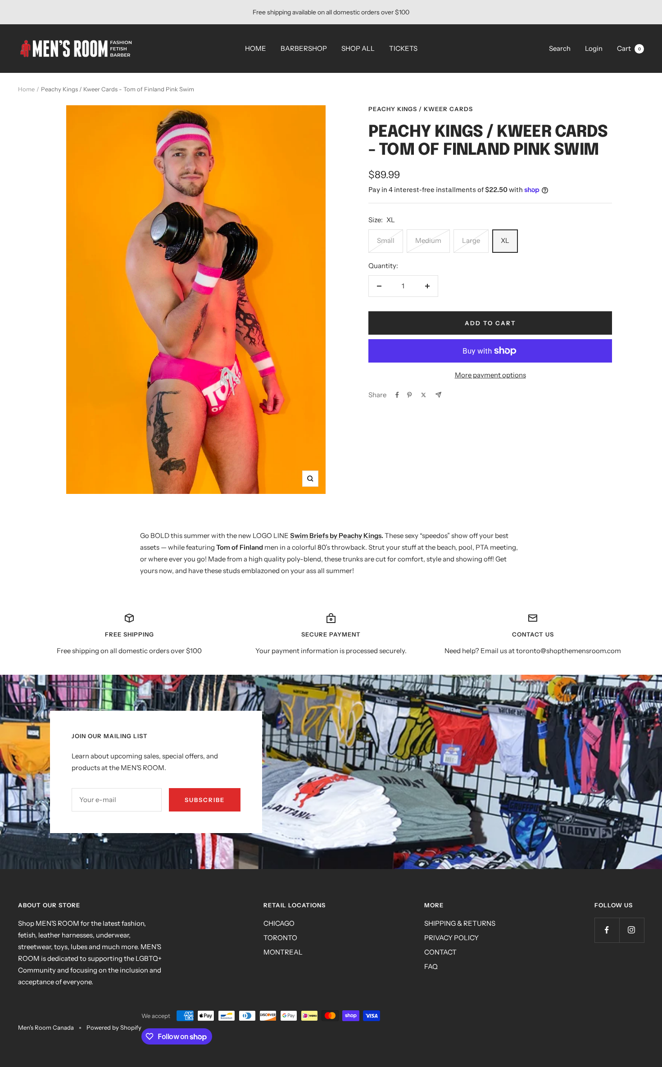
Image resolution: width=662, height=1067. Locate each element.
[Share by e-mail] (438, 395)
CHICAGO (279, 923)
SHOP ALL (358, 48)
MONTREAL (283, 952)
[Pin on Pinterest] (409, 395)
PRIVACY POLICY (451, 937)
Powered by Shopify (113, 1027)
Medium (428, 240)
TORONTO (280, 937)
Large (471, 240)
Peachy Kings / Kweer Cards (420, 108)
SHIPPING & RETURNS (459, 923)
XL (505, 240)
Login (594, 48)
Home (26, 89)
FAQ (431, 966)
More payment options (490, 375)
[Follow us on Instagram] (631, 930)
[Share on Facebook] (397, 395)
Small (385, 240)
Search (560, 48)
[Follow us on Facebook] (606, 930)
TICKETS (403, 48)
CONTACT (440, 952)
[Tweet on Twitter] (423, 395)
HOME (255, 48)
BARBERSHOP (304, 48)
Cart (629, 48)
